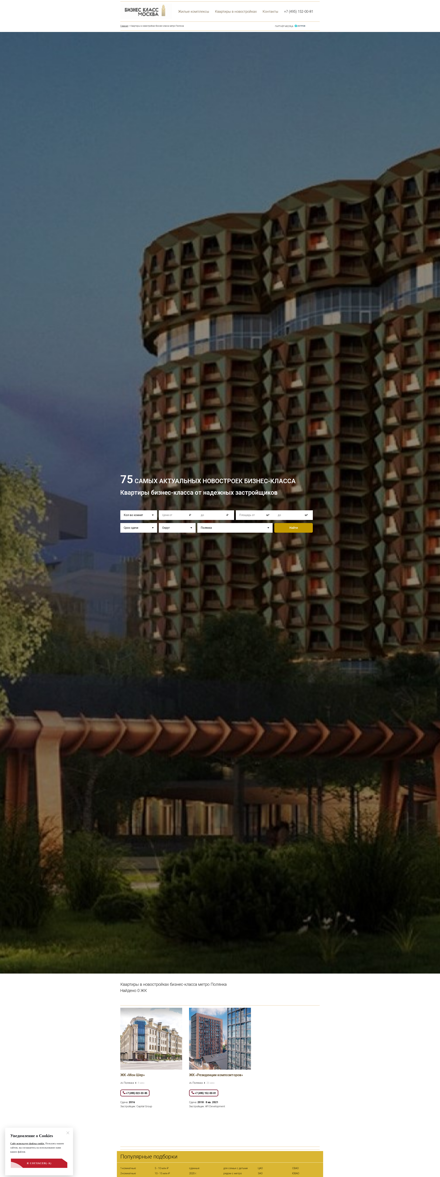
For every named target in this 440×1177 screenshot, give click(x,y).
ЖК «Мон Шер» (132, 1075)
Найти (293, 527)
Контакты (270, 11)
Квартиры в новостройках (236, 11)
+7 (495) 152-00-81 (298, 11)
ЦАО (260, 1168)
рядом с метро (232, 1173)
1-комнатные (128, 1168)
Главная (124, 26)
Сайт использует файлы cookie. (27, 1143)
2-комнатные (128, 1173)
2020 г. (193, 1173)
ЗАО (260, 1173)
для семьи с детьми (235, 1168)
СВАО (295, 1168)
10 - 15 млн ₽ (162, 1173)
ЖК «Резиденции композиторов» (216, 1075)
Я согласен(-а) (39, 1163)
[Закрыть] (68, 1133)
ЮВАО (295, 1173)
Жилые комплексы (193, 11)
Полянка (129, 1082)
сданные (194, 1168)
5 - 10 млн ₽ (162, 1168)
